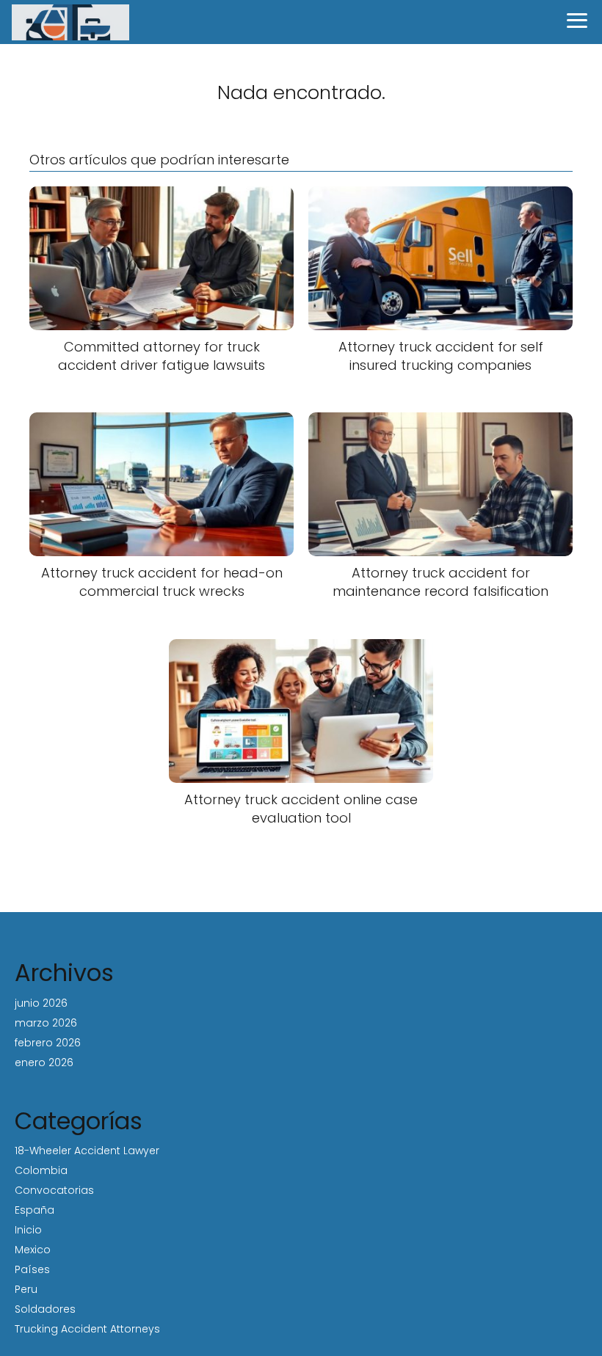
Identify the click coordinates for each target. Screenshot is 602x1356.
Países (32, 1269)
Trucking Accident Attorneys (87, 1329)
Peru (26, 1289)
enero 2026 (44, 1062)
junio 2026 (41, 1003)
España (34, 1210)
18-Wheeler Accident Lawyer (87, 1150)
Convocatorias (54, 1190)
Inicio (28, 1229)
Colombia (41, 1170)
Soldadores (45, 1309)
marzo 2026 (46, 1023)
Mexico (33, 1249)
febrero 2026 (48, 1042)
